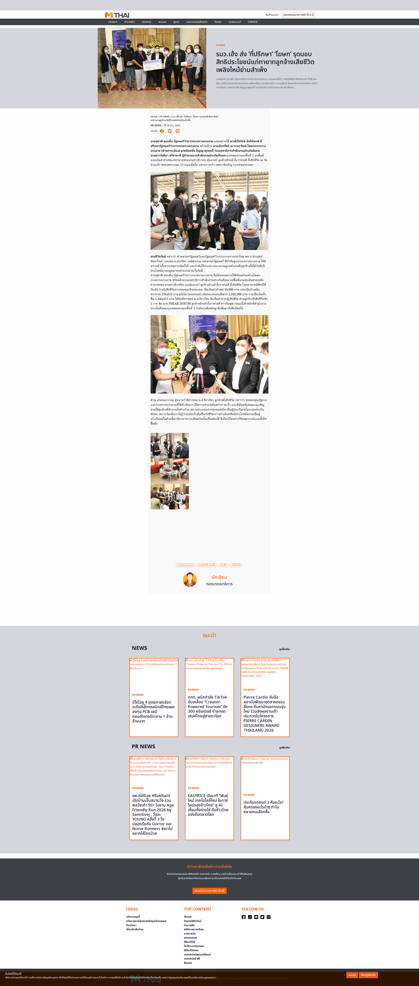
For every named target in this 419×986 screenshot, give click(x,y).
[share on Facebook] (162, 131)
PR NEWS (220, 45)
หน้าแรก (112, 22)
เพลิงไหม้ (236, 565)
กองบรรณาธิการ (219, 584)
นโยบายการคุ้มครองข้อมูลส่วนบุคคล (146, 921)
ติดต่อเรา (131, 925)
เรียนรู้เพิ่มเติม (368, 975)
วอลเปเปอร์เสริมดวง (196, 22)
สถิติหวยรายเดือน (194, 929)
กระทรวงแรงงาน (186, 565)
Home (154, 116)
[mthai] (117, 15)
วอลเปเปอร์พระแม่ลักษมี (197, 955)
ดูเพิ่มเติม (284, 649)
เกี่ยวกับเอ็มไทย (134, 929)
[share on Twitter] (170, 131)
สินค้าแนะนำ (271, 15)
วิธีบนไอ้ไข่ (189, 942)
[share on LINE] (177, 131)
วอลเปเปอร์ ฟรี (192, 959)
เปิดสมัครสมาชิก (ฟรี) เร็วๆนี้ (210, 891)
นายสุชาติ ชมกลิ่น (207, 565)
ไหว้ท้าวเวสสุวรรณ (194, 946)
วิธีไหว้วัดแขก (191, 950)
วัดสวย (218, 22)
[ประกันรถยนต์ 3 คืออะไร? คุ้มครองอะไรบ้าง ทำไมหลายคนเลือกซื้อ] (265, 774)
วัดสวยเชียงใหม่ (192, 921)
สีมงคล (188, 963)
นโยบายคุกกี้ (133, 917)
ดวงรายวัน (190, 934)
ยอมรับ (352, 975)
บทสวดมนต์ (234, 22)
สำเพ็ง (223, 565)
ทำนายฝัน (129, 22)
